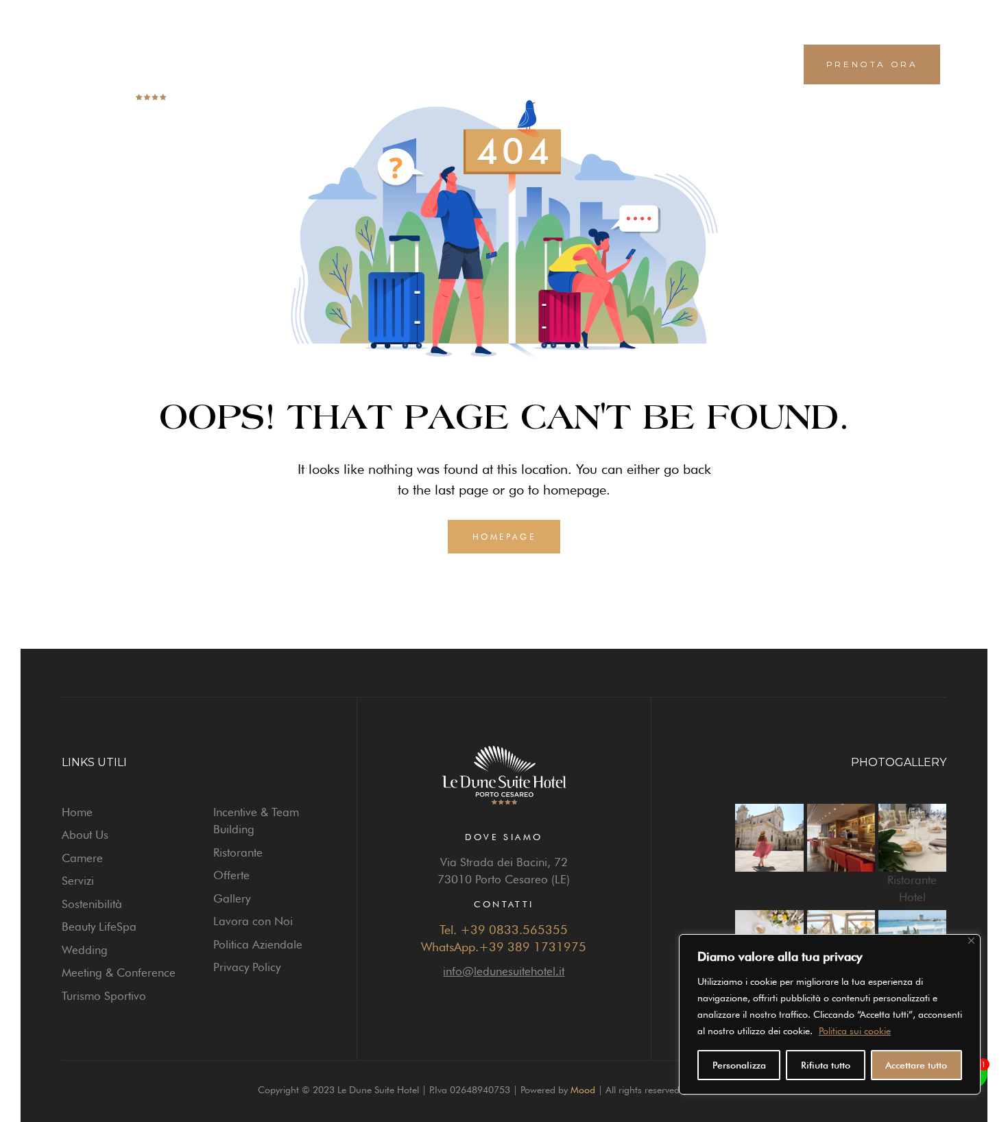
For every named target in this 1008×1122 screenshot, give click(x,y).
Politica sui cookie (855, 1030)
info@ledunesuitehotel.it (503, 971)
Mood (583, 1089)
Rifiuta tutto (825, 1065)
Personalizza (739, 1065)
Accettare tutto (916, 1065)
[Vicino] (971, 941)
